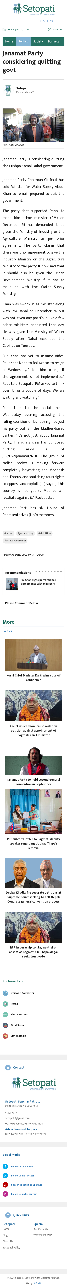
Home (6, 1229)
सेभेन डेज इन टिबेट (43, 1235)
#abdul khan (44, 533)
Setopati (22, 88)
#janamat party (25, 533)
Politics (23, 41)
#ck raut (8, 533)
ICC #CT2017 (41, 1229)
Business (53, 41)
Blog (5, 1235)
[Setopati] (33, 1084)
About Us (8, 1241)
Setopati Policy (11, 1248)
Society (38, 41)
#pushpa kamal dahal (15, 541)
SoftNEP (37, 1283)
